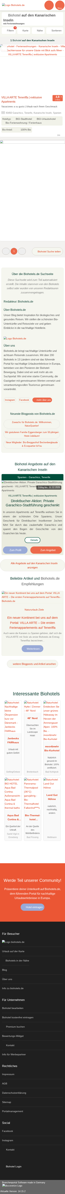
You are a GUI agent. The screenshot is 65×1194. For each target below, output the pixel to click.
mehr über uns (43, 400)
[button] (6, 251)
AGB (4, 1083)
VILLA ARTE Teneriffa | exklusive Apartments (21, 99)
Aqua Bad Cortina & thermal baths (13, 818)
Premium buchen (15, 1026)
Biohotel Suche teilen (49, 251)
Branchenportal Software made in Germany (22, 1184)
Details (34, 540)
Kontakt (9, 1045)
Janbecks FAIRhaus (13, 740)
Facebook (24, 400)
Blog (4, 969)
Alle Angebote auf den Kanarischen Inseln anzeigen (34, 565)
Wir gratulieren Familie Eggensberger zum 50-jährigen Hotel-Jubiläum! (32, 434)
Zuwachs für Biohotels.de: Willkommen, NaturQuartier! (32, 424)
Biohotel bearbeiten (12, 1008)
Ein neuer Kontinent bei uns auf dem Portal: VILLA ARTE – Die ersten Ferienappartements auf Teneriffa (32, 623)
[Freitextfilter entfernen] (49, 5)
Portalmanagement (12, 1111)
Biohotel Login (13, 1166)
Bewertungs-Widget (13, 1036)
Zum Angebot (47, 550)
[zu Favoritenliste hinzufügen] (4, 48)
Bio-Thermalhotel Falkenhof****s (32, 818)
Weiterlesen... (34, 648)
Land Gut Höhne (52, 797)
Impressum (8, 1074)
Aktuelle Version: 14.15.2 (12, 1191)
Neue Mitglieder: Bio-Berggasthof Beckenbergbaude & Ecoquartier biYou (32, 444)
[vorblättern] (56, 69)
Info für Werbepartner (14, 1054)
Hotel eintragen (34, 907)
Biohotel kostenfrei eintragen (17, 1017)
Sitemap (6, 1102)
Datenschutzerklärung (14, 1092)
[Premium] (58, 694)
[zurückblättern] (8, 69)
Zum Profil (15, 550)
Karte (25, 30)
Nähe (39, 30)
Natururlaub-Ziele (34, 609)
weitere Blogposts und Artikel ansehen (34, 663)
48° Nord (32, 718)
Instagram (10, 400)
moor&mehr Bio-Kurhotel (51, 748)
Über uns (7, 979)
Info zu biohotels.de (13, 988)
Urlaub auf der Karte (13, 951)
